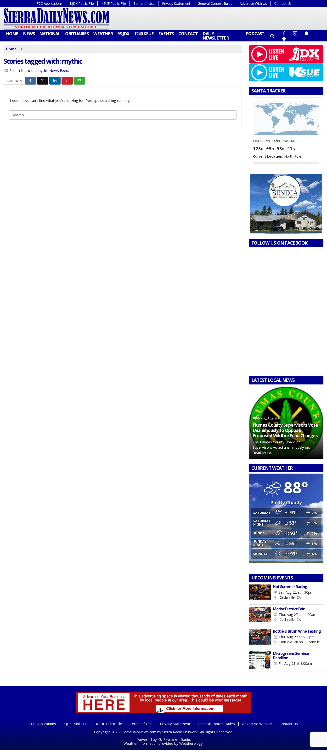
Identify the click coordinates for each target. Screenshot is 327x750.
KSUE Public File (113, 3)
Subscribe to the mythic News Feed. (39, 70)
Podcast (255, 33)
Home (12, 33)
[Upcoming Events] (260, 593)
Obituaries (77, 33)
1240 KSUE (143, 33)
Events (166, 33)
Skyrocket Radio (176, 739)
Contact (188, 33)
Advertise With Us (253, 3)
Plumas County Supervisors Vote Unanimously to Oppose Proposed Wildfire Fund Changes (285, 430)
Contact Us (283, 3)
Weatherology (191, 743)
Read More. (262, 452)
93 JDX (123, 33)
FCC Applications (49, 3)
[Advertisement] (286, 204)
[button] (272, 36)
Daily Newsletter (216, 36)
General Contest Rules (215, 3)
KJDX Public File (82, 3)
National (49, 33)
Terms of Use (144, 3)
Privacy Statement (176, 3)
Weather (103, 33)
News (28, 33)
